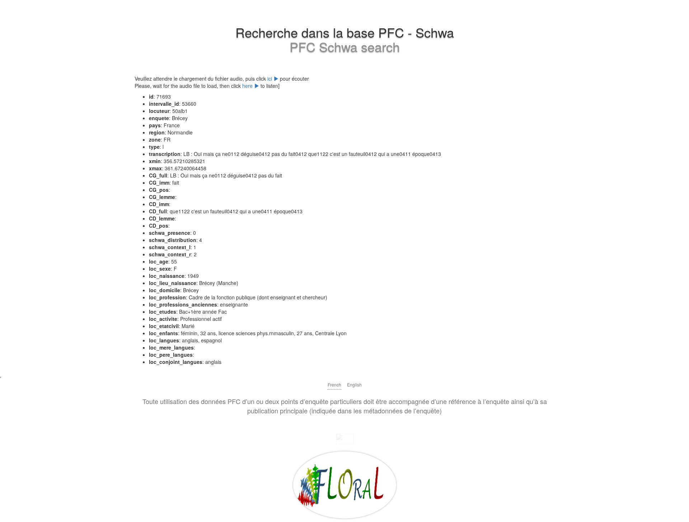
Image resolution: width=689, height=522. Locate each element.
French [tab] (334, 384)
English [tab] (354, 384)
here (248, 85)
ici (270, 78)
